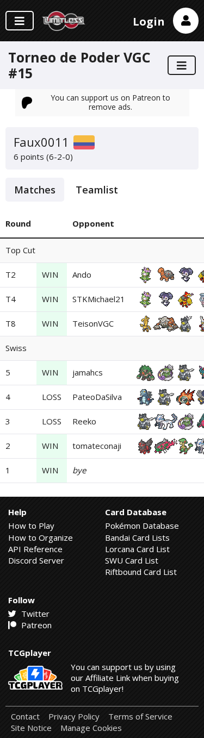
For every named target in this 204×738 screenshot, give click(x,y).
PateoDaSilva (97, 396)
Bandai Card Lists (137, 537)
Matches (34, 189)
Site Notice (31, 728)
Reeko (84, 421)
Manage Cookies (91, 728)
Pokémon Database (142, 525)
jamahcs (87, 372)
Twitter (34, 613)
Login (149, 21)
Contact (25, 716)
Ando (81, 274)
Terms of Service (140, 716)
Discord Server (36, 560)
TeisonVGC (93, 323)
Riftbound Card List (141, 571)
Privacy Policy (74, 716)
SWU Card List (131, 560)
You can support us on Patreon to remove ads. (110, 101)
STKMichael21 (98, 298)
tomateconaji (96, 445)
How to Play (31, 525)
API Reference (35, 548)
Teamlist (97, 189)
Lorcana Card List (137, 548)
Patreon (35, 625)
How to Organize (40, 537)
